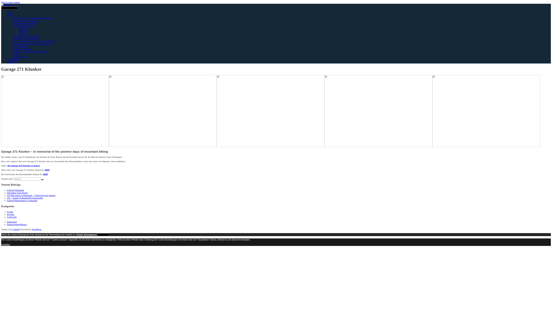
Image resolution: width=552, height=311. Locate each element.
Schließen (5, 244)
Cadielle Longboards (22, 49)
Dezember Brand (20, 57)
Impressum (12, 222)
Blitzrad (16, 54)
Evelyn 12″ (23, 28)
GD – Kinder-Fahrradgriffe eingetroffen (25, 198)
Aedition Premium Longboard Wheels (30, 52)
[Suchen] (42, 179)
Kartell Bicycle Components (25, 39)
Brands (10, 15)
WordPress (36, 229)
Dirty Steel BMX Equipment (26, 36)
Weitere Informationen (86, 234)
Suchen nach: (7, 179)
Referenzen (12, 62)
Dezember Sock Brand (17, 193)
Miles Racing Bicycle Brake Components (31, 44)
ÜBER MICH (13, 59)
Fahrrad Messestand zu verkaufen (22, 200)
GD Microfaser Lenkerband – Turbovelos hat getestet (31, 195)
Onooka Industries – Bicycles (26, 20)
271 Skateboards (20, 46)
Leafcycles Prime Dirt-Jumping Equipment (32, 18)
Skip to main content (10, 2)
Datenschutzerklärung (17, 224)
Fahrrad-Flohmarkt (15, 190)
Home (10, 13)
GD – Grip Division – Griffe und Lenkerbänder (34, 41)
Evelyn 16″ (23, 33)
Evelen (10, 212)
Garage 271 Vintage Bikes (25, 23)
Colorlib (16, 229)
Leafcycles (12, 217)
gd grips (10, 214)
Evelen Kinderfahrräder (23, 26)
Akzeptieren (103, 235)
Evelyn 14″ (23, 31)
